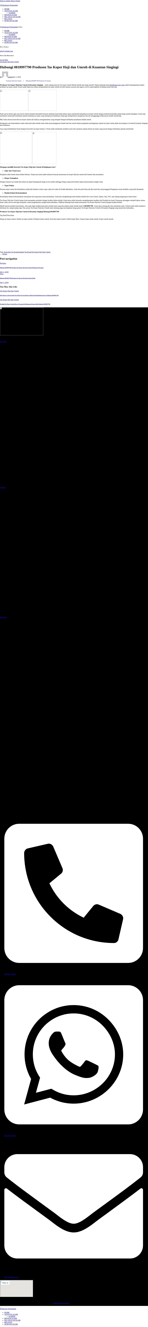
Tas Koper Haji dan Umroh (9, 62)
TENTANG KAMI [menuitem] (11, 1314)
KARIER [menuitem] (12, 1316)
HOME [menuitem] (7, 1312)
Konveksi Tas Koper (11, 252)
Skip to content (5, 1)
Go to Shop (4, 60)
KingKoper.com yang (117, 85)
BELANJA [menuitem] (8, 1322)
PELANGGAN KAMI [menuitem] (12, 1320)
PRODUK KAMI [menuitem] (10, 1318)
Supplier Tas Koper (25, 252)
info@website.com (6, 51)
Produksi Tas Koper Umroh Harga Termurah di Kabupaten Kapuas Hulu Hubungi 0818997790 (25, 304)
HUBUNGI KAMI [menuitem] (11, 1324)
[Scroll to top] (1, 1307)
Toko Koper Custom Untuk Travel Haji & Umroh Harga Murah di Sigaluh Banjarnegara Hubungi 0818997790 (29, 295)
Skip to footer (15, 1)
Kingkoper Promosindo (61, 1303)
